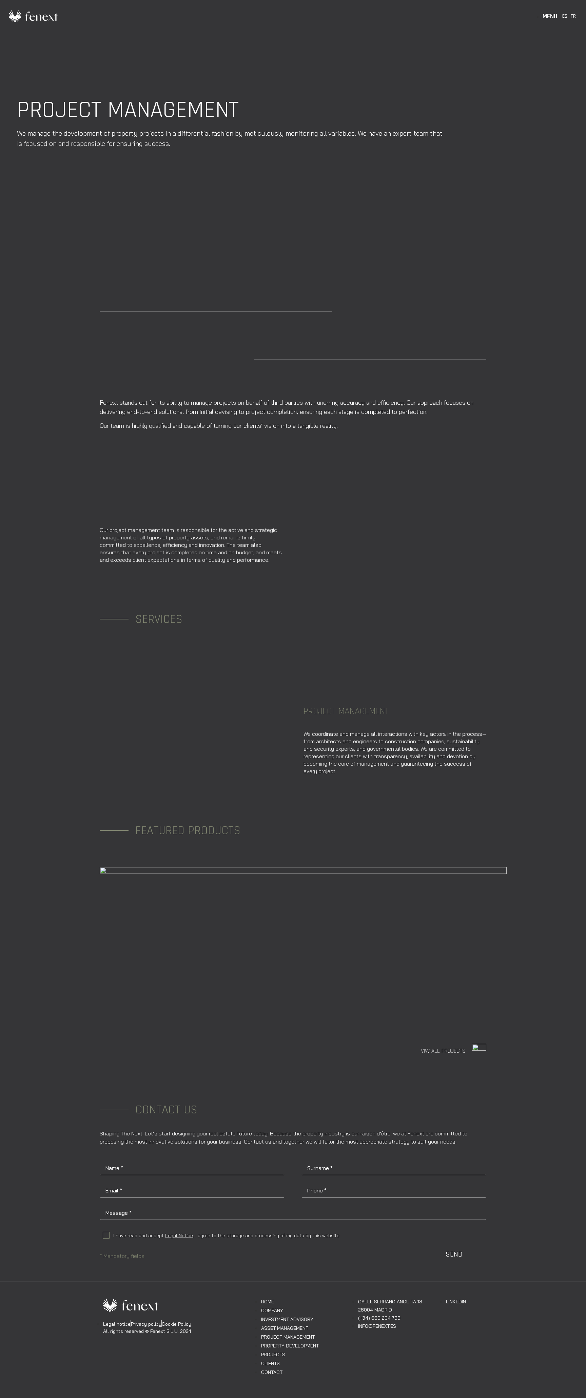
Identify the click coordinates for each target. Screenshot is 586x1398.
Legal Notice (179, 1235)
